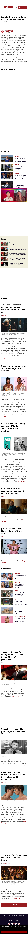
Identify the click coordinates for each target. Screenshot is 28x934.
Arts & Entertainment (10, 12)
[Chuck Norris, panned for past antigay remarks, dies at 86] (14, 746)
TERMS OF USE (10, 920)
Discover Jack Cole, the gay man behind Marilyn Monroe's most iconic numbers (13, 427)
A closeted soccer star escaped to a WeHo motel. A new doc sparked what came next (13, 308)
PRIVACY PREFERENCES (22, 918)
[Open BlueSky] (12, 924)
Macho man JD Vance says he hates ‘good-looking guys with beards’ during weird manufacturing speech (20, 187)
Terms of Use (3, 928)
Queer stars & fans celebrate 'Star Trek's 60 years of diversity (13, 368)
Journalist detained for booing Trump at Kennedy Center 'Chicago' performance (12, 656)
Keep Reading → (5, 358)
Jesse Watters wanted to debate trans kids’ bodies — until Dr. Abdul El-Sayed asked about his (20, 178)
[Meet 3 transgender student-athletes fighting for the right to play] (7, 584)
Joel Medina (4, 496)
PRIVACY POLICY (13, 918)
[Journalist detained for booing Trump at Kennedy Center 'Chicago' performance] (14, 672)
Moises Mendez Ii (5, 536)
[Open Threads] (15, 924)
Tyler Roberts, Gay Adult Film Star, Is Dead (17, 243)
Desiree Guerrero (5, 315)
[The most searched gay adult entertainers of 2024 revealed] (4, 259)
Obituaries (17, 573)
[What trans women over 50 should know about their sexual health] (7, 619)
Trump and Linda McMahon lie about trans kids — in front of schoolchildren (21, 169)
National (17, 165)
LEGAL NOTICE (17, 920)
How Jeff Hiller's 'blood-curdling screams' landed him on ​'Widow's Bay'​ (12, 491)
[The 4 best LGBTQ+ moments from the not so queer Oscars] (14, 873)
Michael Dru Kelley (5, 782)
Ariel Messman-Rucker (6, 863)
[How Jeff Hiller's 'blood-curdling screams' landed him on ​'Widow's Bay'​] (14, 506)
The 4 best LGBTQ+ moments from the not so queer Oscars (14, 857)
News (16, 599)
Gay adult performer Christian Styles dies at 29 (21, 577)
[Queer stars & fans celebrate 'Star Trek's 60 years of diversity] (14, 383)
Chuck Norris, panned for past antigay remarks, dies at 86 (13, 731)
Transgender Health (20, 616)
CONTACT (6, 915)
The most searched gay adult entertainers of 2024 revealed (17, 258)
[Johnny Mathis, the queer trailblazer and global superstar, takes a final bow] (4, 264)
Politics (17, 156)
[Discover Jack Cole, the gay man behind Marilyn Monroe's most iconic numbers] (14, 443)
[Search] (16, 7)
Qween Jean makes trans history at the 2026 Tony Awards (12, 531)
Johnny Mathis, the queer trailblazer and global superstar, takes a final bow (18, 265)
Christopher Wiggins (5, 662)
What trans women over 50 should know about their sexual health (20, 621)
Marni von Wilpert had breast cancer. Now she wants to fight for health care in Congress (20, 161)
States (16, 591)
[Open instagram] (19, 924)
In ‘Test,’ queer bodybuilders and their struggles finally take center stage (17, 254)
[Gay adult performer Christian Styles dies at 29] (7, 576)
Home (2, 12)
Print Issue (17, 582)
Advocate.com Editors (9, 30)
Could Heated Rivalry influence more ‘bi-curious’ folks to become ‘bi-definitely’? (13, 776)
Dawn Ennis (4, 374)
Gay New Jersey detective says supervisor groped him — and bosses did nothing (21, 604)
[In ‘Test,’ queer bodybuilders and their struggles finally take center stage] (4, 253)
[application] (14, 195)
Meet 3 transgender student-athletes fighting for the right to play (21, 586)
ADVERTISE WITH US (5, 918)
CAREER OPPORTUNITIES (19, 915)
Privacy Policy (22, 926)
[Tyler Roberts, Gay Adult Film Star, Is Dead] (4, 243)
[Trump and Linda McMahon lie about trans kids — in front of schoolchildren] (7, 167)
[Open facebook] (9, 924)
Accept (14, 932)
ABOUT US (11, 915)
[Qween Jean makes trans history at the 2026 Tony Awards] (14, 546)
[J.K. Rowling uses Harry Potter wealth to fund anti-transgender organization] (4, 248)
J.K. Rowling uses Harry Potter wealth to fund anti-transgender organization (17, 249)
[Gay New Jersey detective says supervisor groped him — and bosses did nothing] (7, 602)
